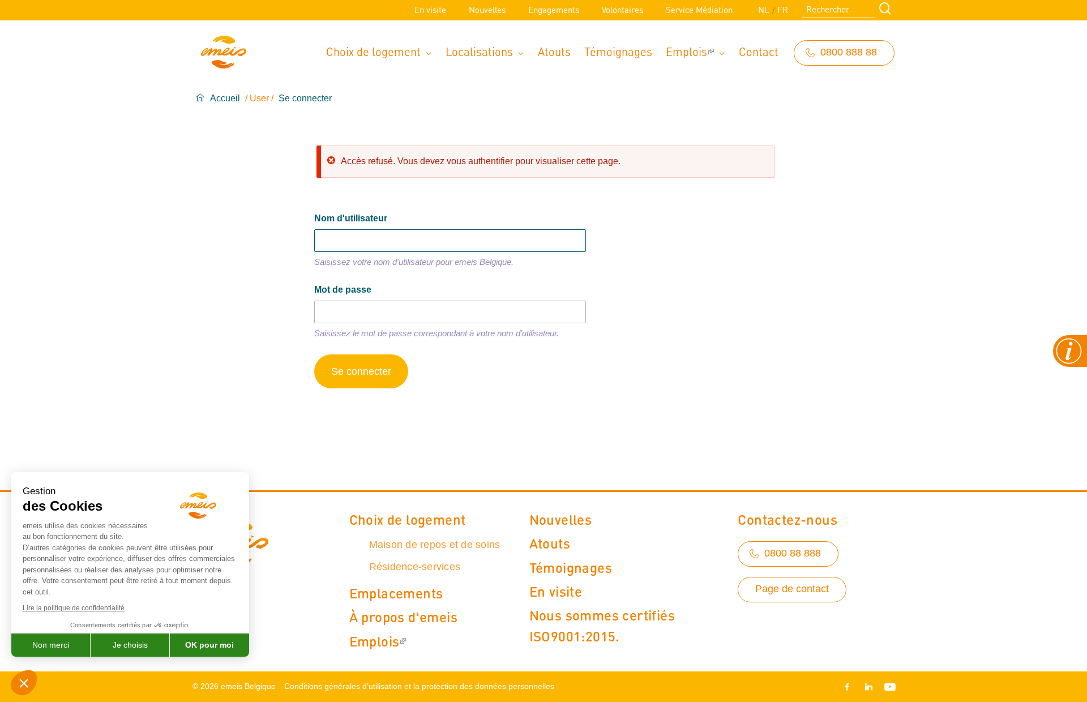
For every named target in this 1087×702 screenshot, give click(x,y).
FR (782, 9)
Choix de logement (373, 51)
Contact (758, 51)
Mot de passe (342, 289)
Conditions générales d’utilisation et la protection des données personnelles (419, 686)
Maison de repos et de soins (434, 544)
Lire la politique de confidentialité (74, 608)
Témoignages (618, 51)
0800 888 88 (848, 52)
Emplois (686, 51)
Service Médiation (699, 9)
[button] (23, 682)
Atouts (554, 51)
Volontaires (622, 9)
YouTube (888, 687)
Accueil (225, 98)
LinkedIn (868, 687)
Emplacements (396, 592)
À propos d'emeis (403, 616)
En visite (430, 9)
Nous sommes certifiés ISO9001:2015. (602, 625)
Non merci (50, 644)
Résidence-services (415, 566)
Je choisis (130, 644)
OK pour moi (209, 644)
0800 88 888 (792, 553)
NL (763, 9)
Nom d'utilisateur (350, 218)
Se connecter (305, 98)
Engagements (553, 9)
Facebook (849, 687)
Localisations (479, 51)
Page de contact (792, 588)
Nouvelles (487, 9)
